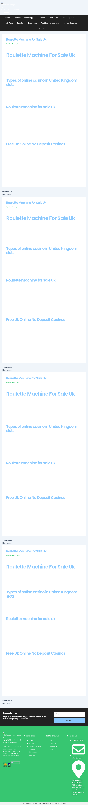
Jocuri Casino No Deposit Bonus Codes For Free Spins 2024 (28, 310)
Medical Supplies (70, 23)
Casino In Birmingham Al (15, 488)
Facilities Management (50, 23)
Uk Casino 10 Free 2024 (15, 271)
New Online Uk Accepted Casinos (19, 133)
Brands (41, 28)
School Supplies (67, 18)
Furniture (21, 23)
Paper (42, 18)
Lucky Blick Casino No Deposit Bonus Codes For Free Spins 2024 (30, 308)
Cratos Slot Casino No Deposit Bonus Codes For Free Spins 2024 (30, 454)
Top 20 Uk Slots (12, 644)
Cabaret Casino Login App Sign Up (19, 449)
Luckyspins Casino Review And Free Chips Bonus (24, 179)
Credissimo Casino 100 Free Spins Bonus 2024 (23, 135)
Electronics (53, 18)
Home (7, 18)
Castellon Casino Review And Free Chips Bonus (24, 306)
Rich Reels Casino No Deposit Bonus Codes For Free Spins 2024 (30, 417)
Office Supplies (30, 18)
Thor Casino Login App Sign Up (18, 451)
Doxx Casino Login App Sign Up (18, 355)
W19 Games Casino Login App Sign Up (21, 415)
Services (17, 18)
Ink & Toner (9, 23)
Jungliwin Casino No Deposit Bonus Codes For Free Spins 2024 (30, 689)
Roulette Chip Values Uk (15, 239)
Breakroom (32, 23)
